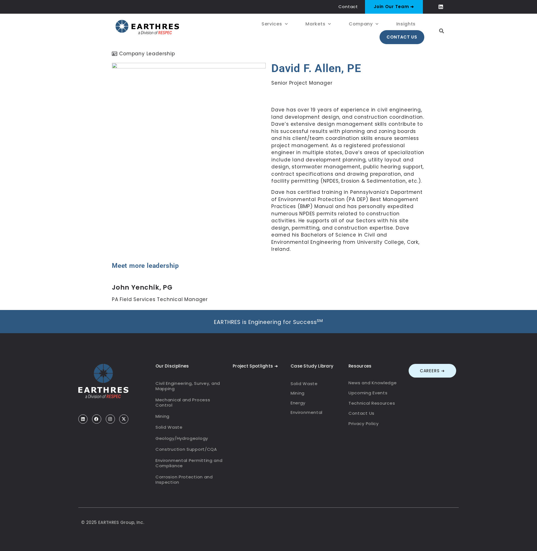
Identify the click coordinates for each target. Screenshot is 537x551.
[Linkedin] (441, 7)
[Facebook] (96, 419)
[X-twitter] (123, 419)
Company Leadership (147, 53)
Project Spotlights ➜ (255, 366)
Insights (406, 24)
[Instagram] (110, 419)
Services (272, 24)
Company (361, 24)
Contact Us (402, 37)
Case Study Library (312, 366)
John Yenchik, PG (142, 287)
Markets (315, 24)
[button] (441, 30)
